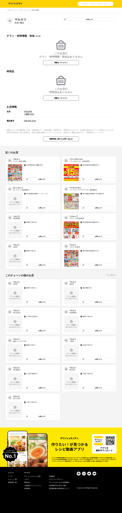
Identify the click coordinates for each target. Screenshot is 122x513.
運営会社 (27, 482)
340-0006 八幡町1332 (29, 113)
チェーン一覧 (17, 10)
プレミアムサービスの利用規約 (59, 482)
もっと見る (110, 275)
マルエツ (26, 10)
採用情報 (27, 488)
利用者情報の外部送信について (59, 488)
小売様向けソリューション (32, 485)
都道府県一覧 (12, 482)
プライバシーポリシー (56, 479)
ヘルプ (26, 479)
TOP (9, 10)
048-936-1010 (30, 121)
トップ (10, 476)
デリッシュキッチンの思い (32, 476)
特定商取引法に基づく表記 (57, 485)
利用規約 (52, 476)
